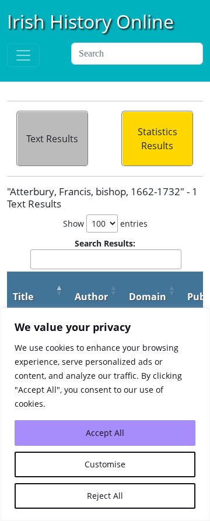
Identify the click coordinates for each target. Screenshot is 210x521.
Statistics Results (157, 138)
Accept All (105, 432)
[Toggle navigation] (23, 55)
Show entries (105, 223)
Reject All (105, 495)
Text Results (52, 138)
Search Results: (105, 243)
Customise (105, 464)
